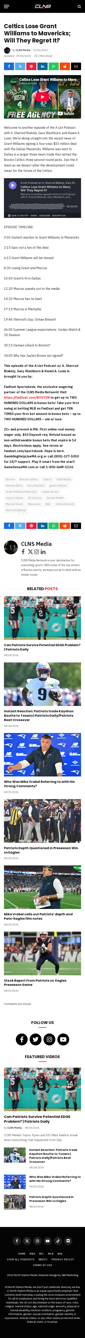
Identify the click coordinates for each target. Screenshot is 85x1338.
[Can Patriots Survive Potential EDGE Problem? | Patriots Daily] (42, 618)
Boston (10, 479)
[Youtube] (63, 1039)
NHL (60, 1253)
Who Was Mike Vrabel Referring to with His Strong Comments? (39, 783)
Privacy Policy (63, 1259)
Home (22, 1253)
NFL (41, 1253)
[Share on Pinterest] (31, 66)
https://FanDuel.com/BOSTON (27, 397)
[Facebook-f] (22, 1039)
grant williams (58, 485)
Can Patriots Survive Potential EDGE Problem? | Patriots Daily (42, 647)
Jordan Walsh (55, 498)
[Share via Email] (76, 66)
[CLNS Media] (42, 6)
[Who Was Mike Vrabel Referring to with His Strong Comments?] (42, 754)
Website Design (48, 1275)
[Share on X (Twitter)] (20, 66)
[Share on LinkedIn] (42, 66)
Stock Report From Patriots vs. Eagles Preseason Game (35, 982)
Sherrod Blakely (16, 510)
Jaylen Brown (50, 491)
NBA (48, 504)
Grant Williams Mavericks (21, 491)
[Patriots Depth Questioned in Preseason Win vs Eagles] (42, 821)
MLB (51, 1253)
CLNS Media (23, 50)
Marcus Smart (14, 504)
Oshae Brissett (65, 504)
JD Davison (35, 498)
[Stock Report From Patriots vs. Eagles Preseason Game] (42, 953)
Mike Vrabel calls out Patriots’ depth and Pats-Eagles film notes (38, 916)
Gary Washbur (36, 485)
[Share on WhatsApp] (54, 66)
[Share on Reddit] (65, 66)
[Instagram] (49, 1039)
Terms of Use (42, 1265)
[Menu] (6, 6)
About (43, 1259)
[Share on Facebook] (9, 66)
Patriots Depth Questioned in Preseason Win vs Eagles (41, 850)
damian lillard (14, 485)
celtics (47, 479)
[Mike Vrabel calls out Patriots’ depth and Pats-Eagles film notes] (42, 887)
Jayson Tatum (14, 498)
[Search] (79, 6)
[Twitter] (36, 1039)
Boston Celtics (29, 479)
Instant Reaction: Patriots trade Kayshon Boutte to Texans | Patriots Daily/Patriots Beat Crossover (39, 715)
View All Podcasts (20, 1259)
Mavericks (34, 504)
